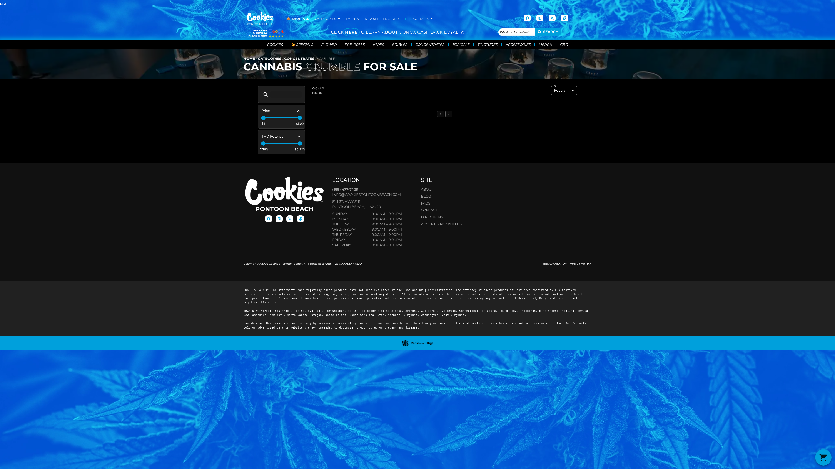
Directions (432, 217)
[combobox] (516, 32)
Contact (429, 210)
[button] (265, 94)
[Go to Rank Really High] (418, 343)
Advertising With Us (441, 224)
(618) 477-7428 (345, 189)
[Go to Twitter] (552, 18)
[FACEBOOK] (527, 18)
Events (352, 18)
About (427, 189)
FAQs (425, 203)
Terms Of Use (580, 264)
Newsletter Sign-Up (384, 18)
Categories (325, 18)
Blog (426, 196)
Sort (556, 86)
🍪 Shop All (298, 18)
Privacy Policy (555, 264)
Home (249, 59)
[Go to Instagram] (539, 18)
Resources (418, 18)
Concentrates (299, 59)
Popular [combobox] (560, 90)
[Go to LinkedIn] (564, 18)
